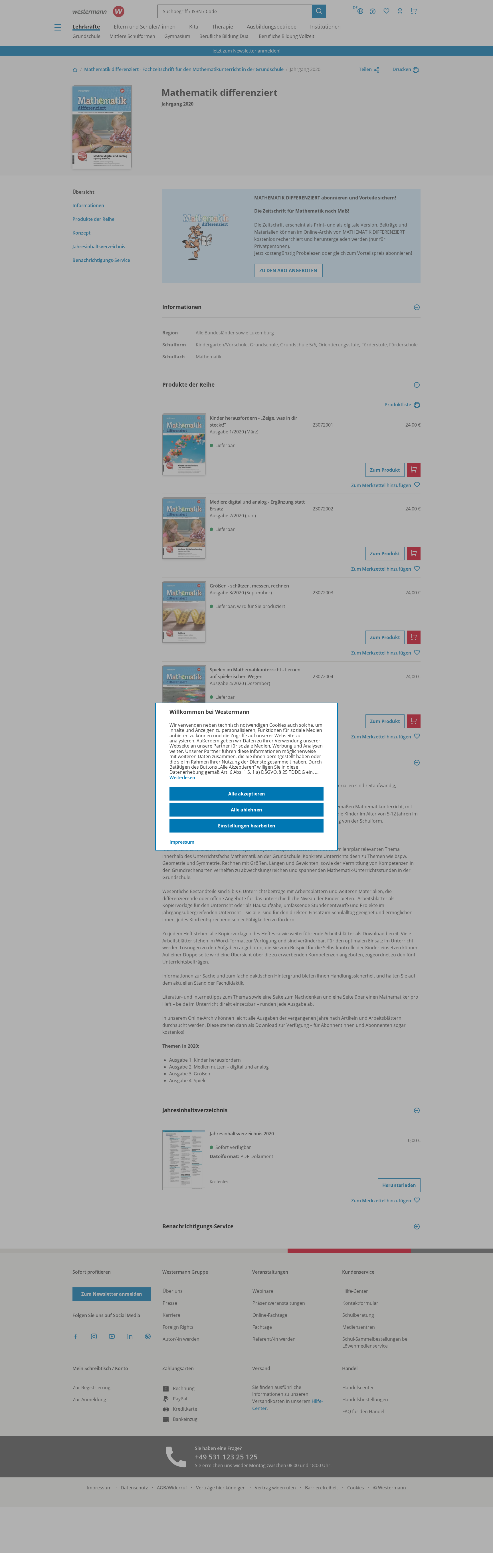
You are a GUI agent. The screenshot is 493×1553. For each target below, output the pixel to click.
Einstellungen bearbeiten (246, 826)
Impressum (181, 842)
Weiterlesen (182, 777)
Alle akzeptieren (246, 794)
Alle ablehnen (246, 810)
